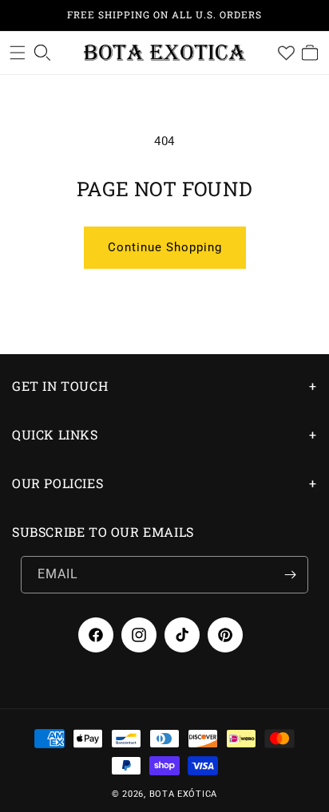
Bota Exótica (183, 794)
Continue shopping (165, 247)
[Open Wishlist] (285, 52)
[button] (17, 52)
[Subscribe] (289, 574)
